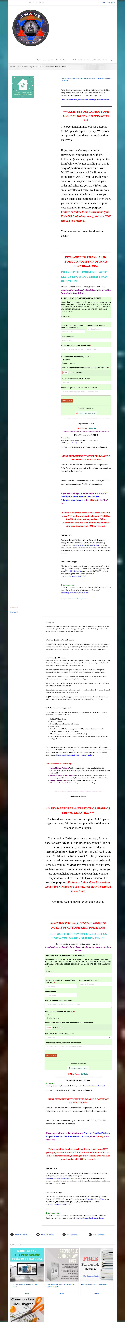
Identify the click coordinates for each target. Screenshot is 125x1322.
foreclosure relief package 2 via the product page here (74, 755)
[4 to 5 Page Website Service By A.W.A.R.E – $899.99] (27, 1265)
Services (85, 599)
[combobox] (86, 382)
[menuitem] (97, 3)
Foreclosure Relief (75, 599)
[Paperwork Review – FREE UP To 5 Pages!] (96, 1265)
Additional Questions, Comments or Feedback (79, 388)
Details (27, 1293)
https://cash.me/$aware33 (74, 443)
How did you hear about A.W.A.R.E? (79, 379)
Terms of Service (89, 408)
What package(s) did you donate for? (79, 345)
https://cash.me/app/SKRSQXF (75, 576)
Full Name (69, 316)
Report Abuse (82, 408)
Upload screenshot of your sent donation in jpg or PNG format (86, 367)
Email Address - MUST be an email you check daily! (73, 326)
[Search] (111, 59)
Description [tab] (14, 608)
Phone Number (70, 337)
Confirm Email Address (99, 325)
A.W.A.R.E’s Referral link (73, 571)
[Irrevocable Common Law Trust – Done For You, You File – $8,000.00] (62, 1265)
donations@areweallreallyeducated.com (85, 545)
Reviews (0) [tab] (14, 612)
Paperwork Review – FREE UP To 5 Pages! (94, 1284)
